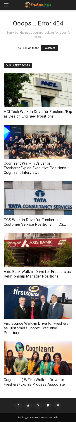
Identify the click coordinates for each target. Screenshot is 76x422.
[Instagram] (28, 405)
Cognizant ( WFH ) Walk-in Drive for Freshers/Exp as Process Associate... (36, 382)
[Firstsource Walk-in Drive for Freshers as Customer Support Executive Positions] (38, 302)
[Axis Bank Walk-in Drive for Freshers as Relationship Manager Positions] (38, 250)
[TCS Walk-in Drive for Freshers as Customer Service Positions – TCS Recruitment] (38, 198)
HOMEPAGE (49, 48)
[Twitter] (38, 405)
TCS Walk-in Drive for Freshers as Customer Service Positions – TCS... (35, 222)
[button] (6, 5)
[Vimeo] (48, 405)
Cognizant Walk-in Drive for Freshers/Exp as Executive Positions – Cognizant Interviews (37, 168)
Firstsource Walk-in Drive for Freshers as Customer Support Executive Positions (36, 328)
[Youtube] (58, 405)
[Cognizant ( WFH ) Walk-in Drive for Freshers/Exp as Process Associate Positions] (38, 358)
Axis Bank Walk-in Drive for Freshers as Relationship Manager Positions (37, 273)
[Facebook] (18, 405)
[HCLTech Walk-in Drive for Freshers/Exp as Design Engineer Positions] (38, 90)
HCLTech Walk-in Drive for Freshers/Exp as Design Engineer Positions (38, 113)
